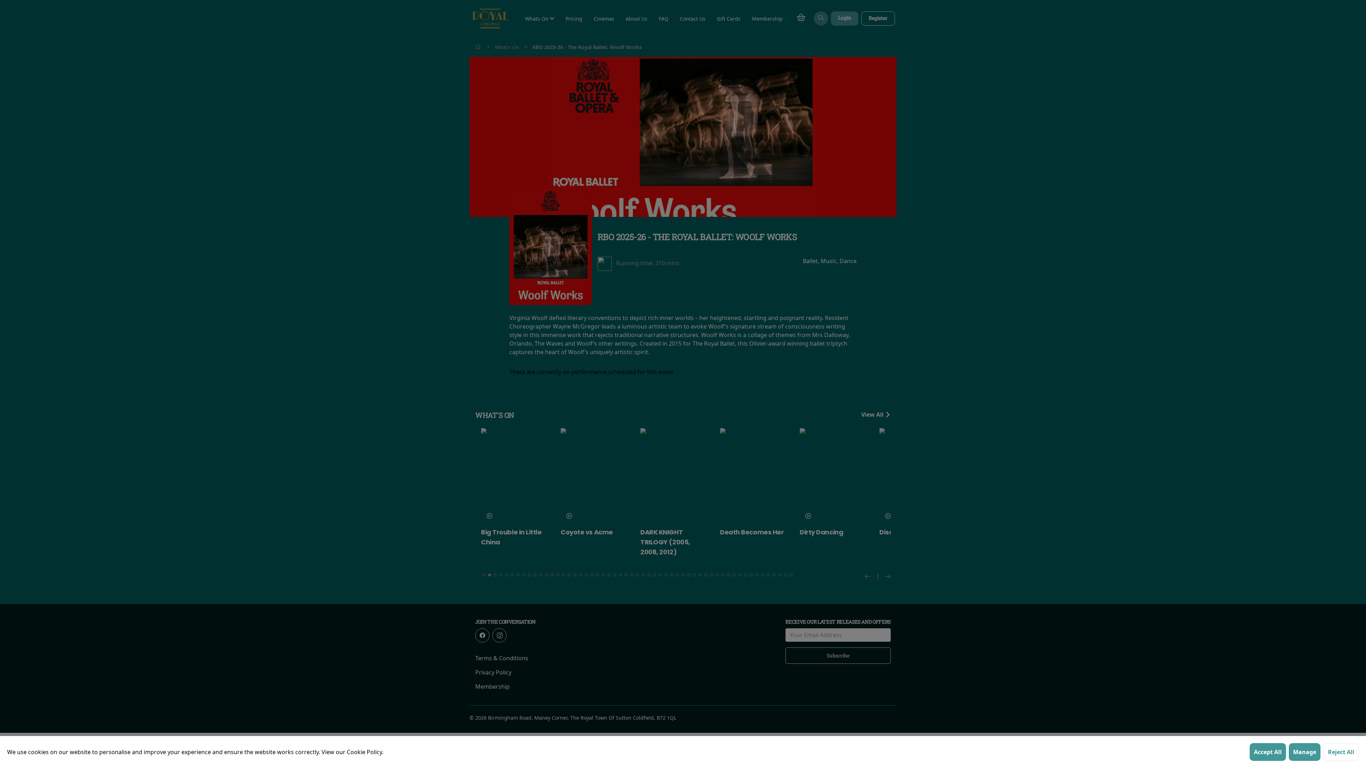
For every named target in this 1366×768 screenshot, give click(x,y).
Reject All (1341, 752)
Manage (1304, 752)
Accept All (1268, 752)
